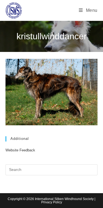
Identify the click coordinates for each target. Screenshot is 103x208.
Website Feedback (20, 150)
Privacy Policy (51, 202)
